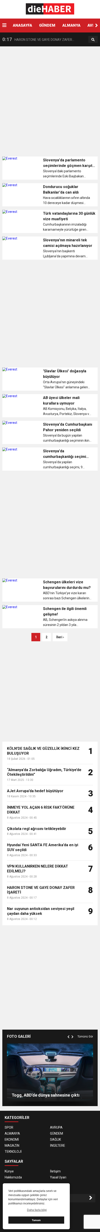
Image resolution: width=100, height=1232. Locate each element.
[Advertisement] (50, 103)
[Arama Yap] (93, 39)
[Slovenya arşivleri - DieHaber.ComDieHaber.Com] (50, 9)
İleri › (60, 637)
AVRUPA (56, 1127)
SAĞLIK (55, 1139)
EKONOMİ (12, 1139)
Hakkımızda (13, 1177)
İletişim (55, 1171)
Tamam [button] (36, 1220)
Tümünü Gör (85, 1036)
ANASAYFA (22, 25)
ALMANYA (71, 25)
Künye (9, 1171)
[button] (96, 25)
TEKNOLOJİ (13, 1151)
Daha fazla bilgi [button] (37, 1210)
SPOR (9, 1127)
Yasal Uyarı (58, 1177)
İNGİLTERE (57, 1145)
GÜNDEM (47, 25)
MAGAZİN (12, 1145)
